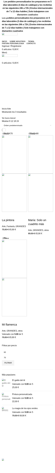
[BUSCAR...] (51, 9)
